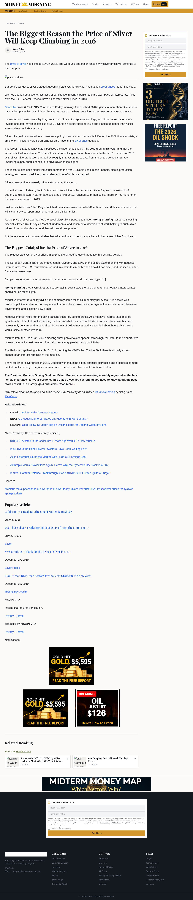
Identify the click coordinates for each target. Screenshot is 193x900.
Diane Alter (23, 751)
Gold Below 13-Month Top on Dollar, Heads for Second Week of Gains (64, 424)
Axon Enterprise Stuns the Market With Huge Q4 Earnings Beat (48, 456)
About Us (103, 858)
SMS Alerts (104, 879)
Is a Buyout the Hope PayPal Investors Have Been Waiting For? (48, 448)
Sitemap (150, 884)
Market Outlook (57, 11)
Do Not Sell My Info (155, 879)
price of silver (18, 63)
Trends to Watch (80, 4)
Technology (120, 4)
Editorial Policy (106, 867)
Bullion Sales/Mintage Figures (40, 412)
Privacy (9, 615)
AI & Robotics (23, 11)
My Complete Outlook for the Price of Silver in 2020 (37, 552)
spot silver (16, 493)
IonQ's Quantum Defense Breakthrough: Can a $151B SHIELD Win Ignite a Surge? (60, 473)
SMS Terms (176, 64)
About (146, 4)
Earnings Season (40, 11)
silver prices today (115, 488)
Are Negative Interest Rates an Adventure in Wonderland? (53, 418)
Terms (20, 615)
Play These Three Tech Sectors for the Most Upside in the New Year (48, 576)
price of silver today (58, 488)
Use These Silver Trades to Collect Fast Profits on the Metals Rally (47, 527)
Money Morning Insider (110, 875)
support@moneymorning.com (27, 871)
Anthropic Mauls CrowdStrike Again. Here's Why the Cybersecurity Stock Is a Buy (59, 465)
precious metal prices (17, 488)
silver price (81, 140)
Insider (159, 4)
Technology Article (16, 591)
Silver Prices (97, 488)
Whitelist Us (151, 867)
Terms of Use (152, 863)
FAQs (148, 858)
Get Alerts (166, 74)
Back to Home (17, 23)
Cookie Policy (152, 875)
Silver (73, 488)
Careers (103, 863)
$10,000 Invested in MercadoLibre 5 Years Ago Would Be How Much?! (52, 440)
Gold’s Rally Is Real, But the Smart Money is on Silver (38, 512)
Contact (102, 884)
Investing (107, 4)
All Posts (135, 4)
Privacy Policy (164, 64)
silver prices (108, 86)
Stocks (95, 4)
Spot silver (11, 107)
